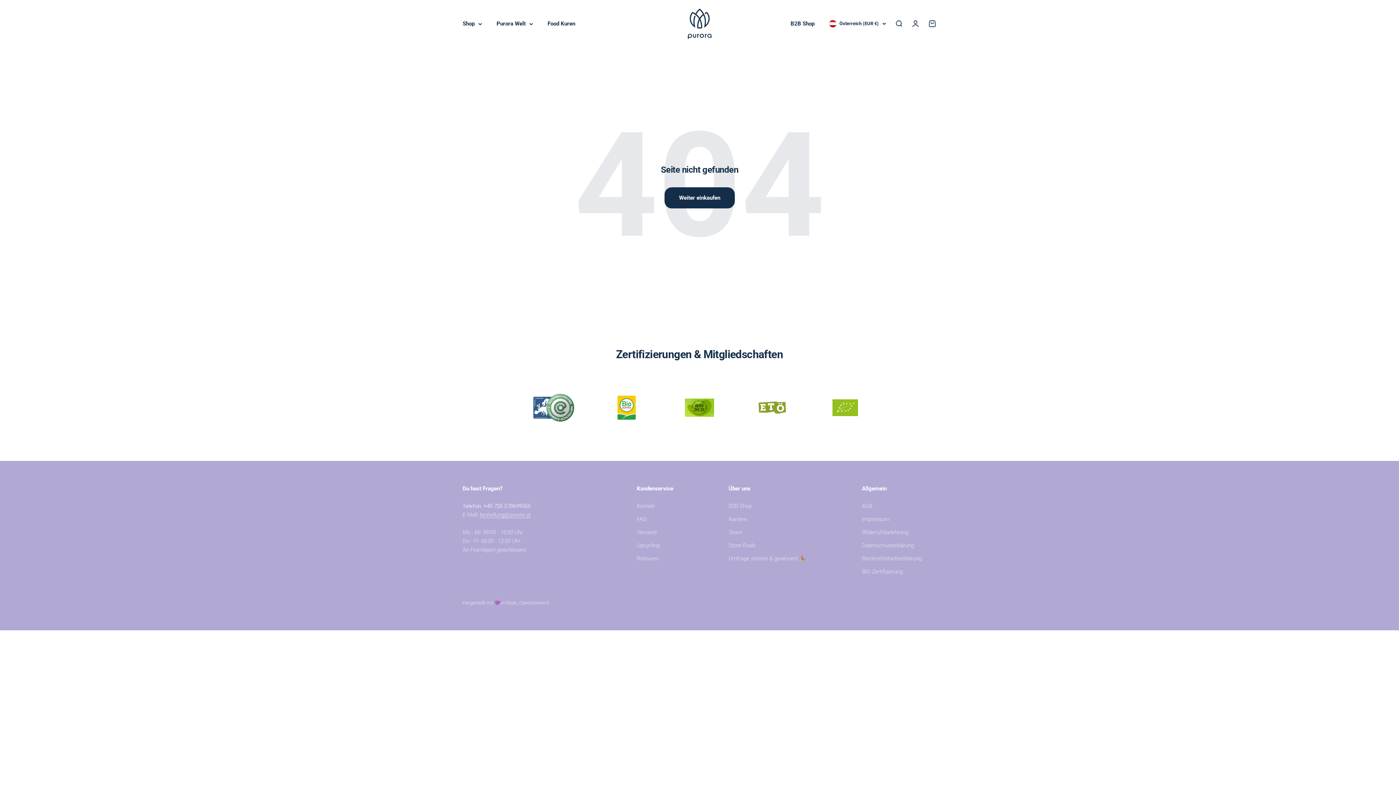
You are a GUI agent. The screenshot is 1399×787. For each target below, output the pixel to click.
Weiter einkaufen (699, 198)
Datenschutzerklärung (888, 545)
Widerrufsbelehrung (885, 532)
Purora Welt (511, 23)
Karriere (738, 519)
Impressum (875, 519)
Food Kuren (561, 23)
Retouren (648, 558)
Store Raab (742, 545)
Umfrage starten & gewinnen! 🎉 (767, 558)
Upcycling (648, 545)
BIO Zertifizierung (882, 571)
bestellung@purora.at (505, 515)
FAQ (641, 519)
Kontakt (646, 506)
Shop (469, 23)
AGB (867, 506)
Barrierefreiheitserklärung (892, 558)
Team (735, 532)
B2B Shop (803, 23)
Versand (647, 532)
